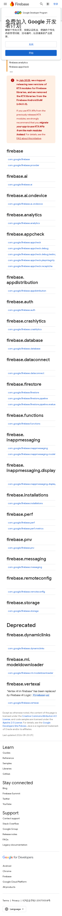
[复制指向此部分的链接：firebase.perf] (36, 515)
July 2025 (24, 80)
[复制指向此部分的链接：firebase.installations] (51, 495)
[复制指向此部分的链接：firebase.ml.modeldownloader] (47, 665)
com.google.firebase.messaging (25, 567)
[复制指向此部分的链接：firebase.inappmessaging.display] (10, 476)
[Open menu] (5, 4)
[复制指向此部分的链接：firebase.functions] (46, 416)
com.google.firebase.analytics (24, 223)
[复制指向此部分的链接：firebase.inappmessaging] (43, 440)
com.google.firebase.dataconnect (26, 373)
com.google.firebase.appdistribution (27, 290)
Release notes (10, 834)
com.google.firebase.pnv (21, 547)
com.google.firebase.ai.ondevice (25, 203)
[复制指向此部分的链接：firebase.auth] (36, 302)
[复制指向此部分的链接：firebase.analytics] (45, 215)
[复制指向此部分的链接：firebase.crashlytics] (49, 321)
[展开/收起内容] (11, 71)
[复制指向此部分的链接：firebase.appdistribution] (41, 283)
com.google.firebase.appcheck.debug (28, 248)
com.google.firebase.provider (23, 165)
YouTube (7, 804)
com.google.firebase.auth (21, 310)
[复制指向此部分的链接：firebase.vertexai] (43, 684)
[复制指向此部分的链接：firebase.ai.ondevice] (50, 196)
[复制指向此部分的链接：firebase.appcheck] (47, 234)
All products (9, 886)
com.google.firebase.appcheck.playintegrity (31, 260)
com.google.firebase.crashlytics (24, 329)
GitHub (6, 773)
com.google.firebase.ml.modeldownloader (30, 672)
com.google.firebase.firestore (23, 392)
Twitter (6, 798)
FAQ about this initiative (29, 138)
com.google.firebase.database (24, 348)
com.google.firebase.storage (23, 610)
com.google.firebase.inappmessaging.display (32, 483)
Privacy (16, 900)
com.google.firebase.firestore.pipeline (28, 398)
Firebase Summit (11, 793)
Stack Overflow (11, 823)
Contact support (11, 818)
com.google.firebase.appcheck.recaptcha (30, 266)
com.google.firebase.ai (20, 184)
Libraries (7, 768)
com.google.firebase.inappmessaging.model (31, 454)
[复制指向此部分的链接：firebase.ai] (30, 177)
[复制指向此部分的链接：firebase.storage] (43, 603)
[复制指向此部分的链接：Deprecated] (39, 626)
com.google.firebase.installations (25, 503)
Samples (7, 763)
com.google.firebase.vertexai (23, 702)
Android (7, 865)
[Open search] (41, 4)
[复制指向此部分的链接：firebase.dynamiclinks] (10, 640)
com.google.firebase (19, 159)
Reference (8, 758)
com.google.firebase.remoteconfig (26, 591)
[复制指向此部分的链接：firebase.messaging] (49, 559)
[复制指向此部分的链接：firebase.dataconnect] (10, 365)
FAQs (5, 839)
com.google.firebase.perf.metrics (25, 528)
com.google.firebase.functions (24, 423)
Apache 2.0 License (12, 722)
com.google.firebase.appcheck (24, 242)
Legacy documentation (15, 844)
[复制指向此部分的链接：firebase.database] (46, 341)
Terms (6, 900)
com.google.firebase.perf (21, 522)
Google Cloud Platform (15, 881)
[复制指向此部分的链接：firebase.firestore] (44, 385)
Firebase (7, 876)
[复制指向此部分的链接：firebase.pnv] (35, 540)
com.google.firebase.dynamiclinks (26, 648)
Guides (6, 752)
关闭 (31, 44)
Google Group (10, 828)
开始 (31, 52)
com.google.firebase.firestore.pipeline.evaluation (33, 404)
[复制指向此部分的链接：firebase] (26, 151)
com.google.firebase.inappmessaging (28, 448)
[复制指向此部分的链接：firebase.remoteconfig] (10, 584)
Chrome (7, 871)
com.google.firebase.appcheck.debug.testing (32, 254)
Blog (5, 788)
